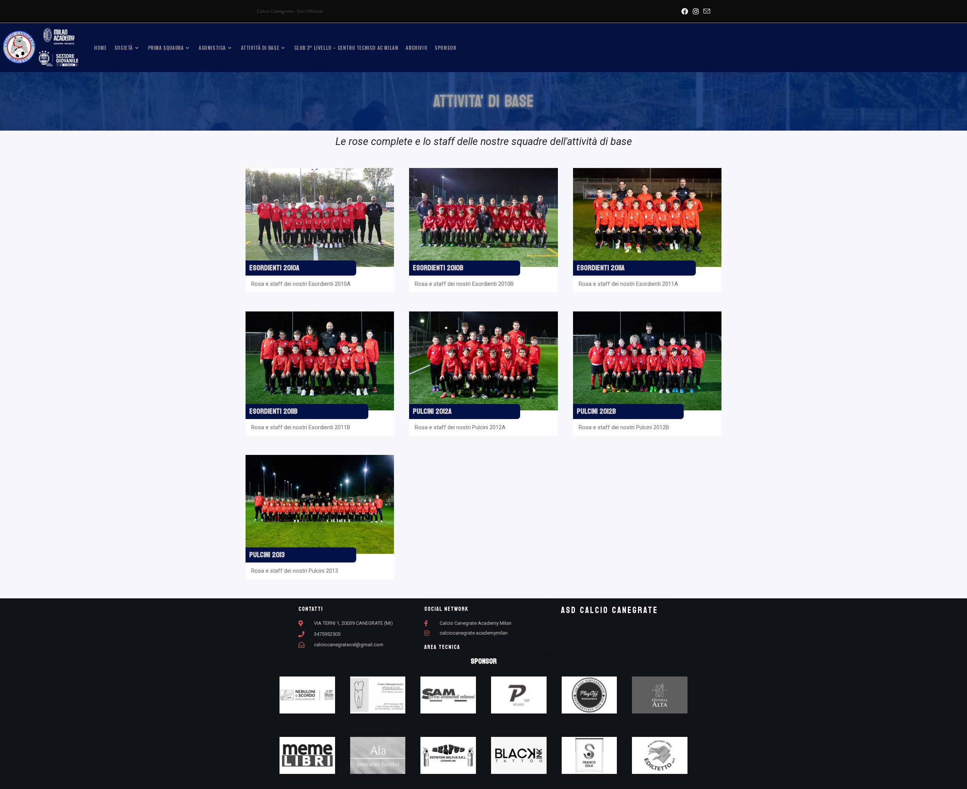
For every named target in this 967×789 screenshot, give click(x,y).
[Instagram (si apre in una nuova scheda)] (695, 11)
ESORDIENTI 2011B (273, 411)
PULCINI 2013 (267, 555)
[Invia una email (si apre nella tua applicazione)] (705, 11)
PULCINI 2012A (432, 411)
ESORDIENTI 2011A (601, 268)
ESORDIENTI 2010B (438, 268)
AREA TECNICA (442, 646)
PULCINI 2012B (596, 411)
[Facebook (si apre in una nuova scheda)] (684, 11)
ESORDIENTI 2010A (274, 268)
